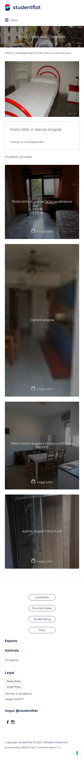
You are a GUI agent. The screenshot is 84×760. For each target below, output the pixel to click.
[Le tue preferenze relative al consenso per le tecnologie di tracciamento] (77, 753)
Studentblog (42, 619)
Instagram (13, 722)
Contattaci (42, 597)
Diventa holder (42, 608)
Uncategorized (24, 52)
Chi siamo (11, 660)
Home (9, 52)
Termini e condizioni (18, 693)
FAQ (42, 630)
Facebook (8, 722)
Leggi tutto (45, 231)
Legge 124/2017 (14, 699)
